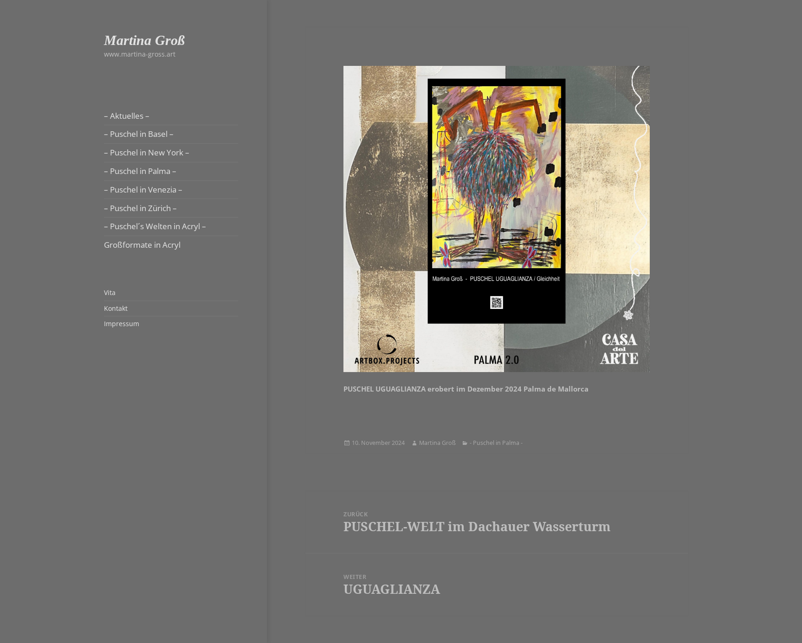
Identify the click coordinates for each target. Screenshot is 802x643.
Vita (110, 292)
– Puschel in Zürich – (140, 208)
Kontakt (116, 308)
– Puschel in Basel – (139, 134)
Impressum (121, 323)
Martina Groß (144, 40)
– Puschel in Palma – (140, 171)
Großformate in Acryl (142, 244)
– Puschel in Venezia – (143, 189)
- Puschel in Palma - (496, 443)
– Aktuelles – (126, 115)
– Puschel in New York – (146, 152)
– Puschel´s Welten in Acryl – (155, 226)
